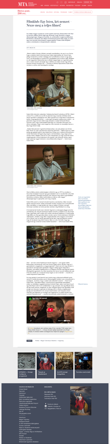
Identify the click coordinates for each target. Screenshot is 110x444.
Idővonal (56, 12)
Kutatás (62, 5)
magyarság (61, 340)
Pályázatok (69, 5)
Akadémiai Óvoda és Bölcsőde (27, 407)
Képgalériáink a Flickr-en (54, 408)
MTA (42, 5)
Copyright (21, 395)
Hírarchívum (22, 417)
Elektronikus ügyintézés (25, 401)
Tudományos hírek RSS (50, 398)
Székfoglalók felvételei (25, 429)
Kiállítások (49, 12)
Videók (90, 5)
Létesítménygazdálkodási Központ (28, 403)
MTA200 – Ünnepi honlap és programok (26, 374)
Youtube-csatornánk (24, 425)
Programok (64, 12)
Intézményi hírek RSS (50, 396)
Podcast (77, 5)
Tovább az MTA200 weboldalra (82, 12)
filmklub (31, 328)
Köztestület (54, 5)
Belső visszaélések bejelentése (28, 399)
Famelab (21, 435)
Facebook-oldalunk (53, 404)
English (79, 2)
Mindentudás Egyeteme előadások (28, 442)
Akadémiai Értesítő (24, 421)
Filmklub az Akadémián (25, 437)
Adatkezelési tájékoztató (26, 397)
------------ (22, 415)
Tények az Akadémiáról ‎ (42, 373)
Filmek (70, 12)
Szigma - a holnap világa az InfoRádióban (30, 431)
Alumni (84, 5)
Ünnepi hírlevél (23, 389)
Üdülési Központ (23, 405)
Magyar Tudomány (24, 419)
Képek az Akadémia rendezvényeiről (29, 427)
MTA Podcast (23, 433)
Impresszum (22, 393)
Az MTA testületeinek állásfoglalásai (29, 423)
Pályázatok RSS (48, 394)
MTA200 (46, 5)
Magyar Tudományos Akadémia (48, 340)
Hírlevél (42, 12)
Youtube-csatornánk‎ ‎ (83, 372)
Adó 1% (21, 411)
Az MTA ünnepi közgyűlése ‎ (62, 373)
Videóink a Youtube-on (54, 406)
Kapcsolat (71, 2)
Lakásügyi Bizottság (24, 409)
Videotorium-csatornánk (25, 439)
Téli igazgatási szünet (25, 413)
